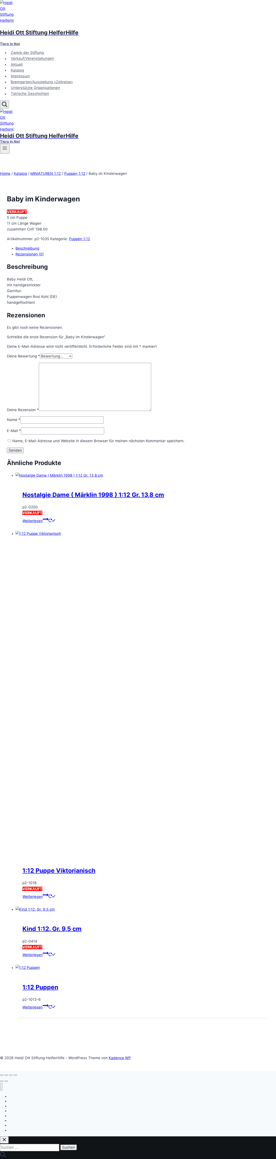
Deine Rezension (23, 409)
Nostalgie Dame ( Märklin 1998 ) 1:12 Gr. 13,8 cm (93, 494)
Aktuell (17, 64)
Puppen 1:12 (79, 239)
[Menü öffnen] (5, 148)
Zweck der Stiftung (27, 52)
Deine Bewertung (23, 356)
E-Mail (14, 431)
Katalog (17, 70)
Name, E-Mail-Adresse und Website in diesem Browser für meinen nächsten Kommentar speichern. (98, 441)
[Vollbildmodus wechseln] (6, 1075)
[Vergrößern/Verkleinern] (1, 1075)
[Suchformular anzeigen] (4, 104)
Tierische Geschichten (30, 94)
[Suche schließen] (4, 1139)
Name (13, 420)
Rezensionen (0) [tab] (30, 254)
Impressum (20, 76)
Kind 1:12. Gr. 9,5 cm (52, 928)
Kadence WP (120, 1058)
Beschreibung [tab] (27, 248)
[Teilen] (11, 1075)
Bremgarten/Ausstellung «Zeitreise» (42, 82)
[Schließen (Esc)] (15, 1075)
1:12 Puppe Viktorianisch (58, 870)
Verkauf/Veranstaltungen (32, 58)
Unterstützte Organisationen (35, 88)
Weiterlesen (32, 521)
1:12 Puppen (40, 987)
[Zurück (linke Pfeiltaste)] (1, 1081)
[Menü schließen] (1, 1086)
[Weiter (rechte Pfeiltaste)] (6, 1081)
